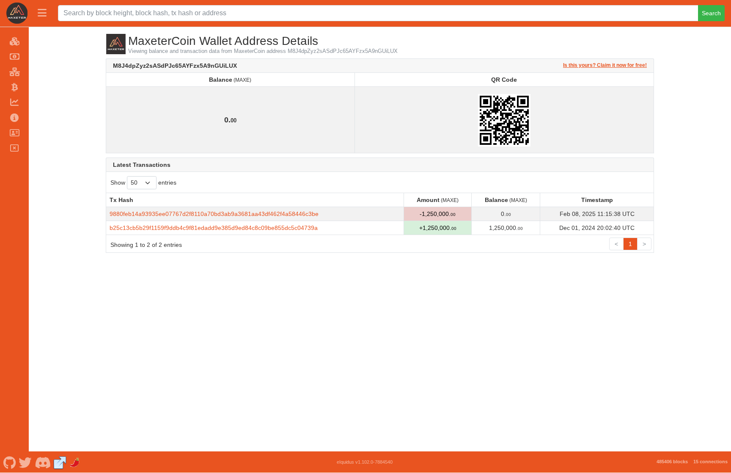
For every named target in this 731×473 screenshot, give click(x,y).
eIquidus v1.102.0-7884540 (365, 462)
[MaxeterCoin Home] (17, 13)
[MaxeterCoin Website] (60, 462)
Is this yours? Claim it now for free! (605, 65)
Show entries (143, 182)
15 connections (710, 461)
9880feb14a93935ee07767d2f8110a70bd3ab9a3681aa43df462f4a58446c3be (214, 213)
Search (711, 13)
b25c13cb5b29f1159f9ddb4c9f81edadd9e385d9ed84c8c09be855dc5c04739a (214, 227)
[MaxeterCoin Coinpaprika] (75, 462)
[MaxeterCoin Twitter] (25, 462)
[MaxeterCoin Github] (9, 462)
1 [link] (630, 244)
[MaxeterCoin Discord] (42, 462)
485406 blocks (672, 461)
